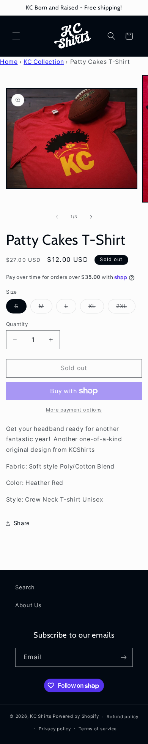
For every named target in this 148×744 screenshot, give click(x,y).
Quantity (17, 324)
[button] (16, 36)
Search (25, 587)
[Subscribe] (123, 657)
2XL (125, 307)
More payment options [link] (74, 410)
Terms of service (98, 728)
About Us (28, 605)
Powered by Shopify (76, 716)
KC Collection (44, 61)
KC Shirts (41, 716)
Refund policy (123, 716)
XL (96, 307)
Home (9, 61)
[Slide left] (57, 216)
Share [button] (22, 523)
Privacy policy (55, 728)
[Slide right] (91, 216)
